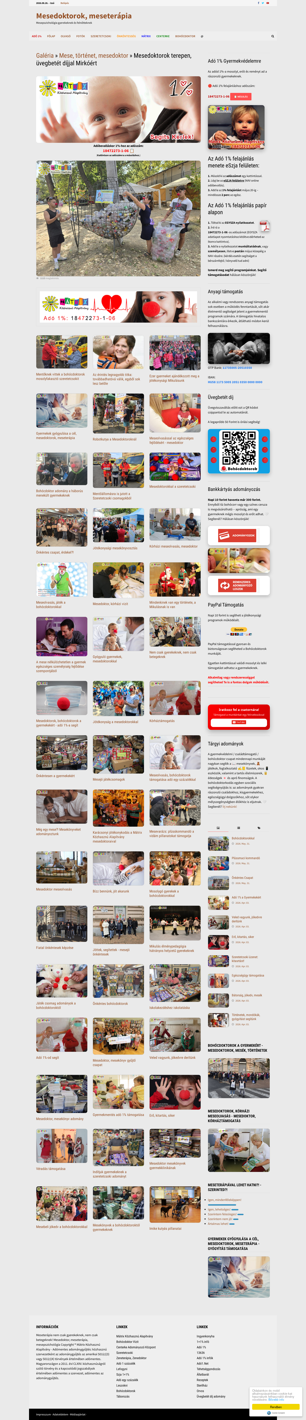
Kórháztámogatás (162, 721)
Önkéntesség (126, 36)
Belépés (65, 3)
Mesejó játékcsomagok (109, 779)
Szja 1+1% (122, 1374)
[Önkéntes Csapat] (218, 878)
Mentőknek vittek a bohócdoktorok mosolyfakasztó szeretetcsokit (60, 376)
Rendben (276, 1407)
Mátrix (146, 36)
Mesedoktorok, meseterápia (84, 16)
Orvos (200, 1391)
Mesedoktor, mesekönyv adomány (59, 1119)
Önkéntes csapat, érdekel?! (55, 552)
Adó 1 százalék (125, 1363)
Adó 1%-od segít (47, 1057)
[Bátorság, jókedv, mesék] (218, 996)
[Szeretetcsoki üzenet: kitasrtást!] (218, 957)
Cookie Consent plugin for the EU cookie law (276, 1413)
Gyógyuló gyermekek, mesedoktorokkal (107, 659)
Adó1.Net (202, 1363)
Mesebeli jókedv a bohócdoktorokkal (61, 1227)
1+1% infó (203, 1342)
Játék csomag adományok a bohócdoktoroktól (56, 1005)
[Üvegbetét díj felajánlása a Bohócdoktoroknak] (239, 451)
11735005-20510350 (237, 368)
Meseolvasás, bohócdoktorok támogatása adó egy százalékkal (172, 777)
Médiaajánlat (77, 1414)
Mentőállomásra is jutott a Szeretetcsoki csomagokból (112, 496)
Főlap (51, 36)
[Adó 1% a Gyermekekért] (218, 898)
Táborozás (122, 1396)
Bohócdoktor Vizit (127, 1342)
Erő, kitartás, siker (162, 1115)
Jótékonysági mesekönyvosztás (115, 548)
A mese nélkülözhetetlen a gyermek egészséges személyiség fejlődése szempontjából (61, 666)
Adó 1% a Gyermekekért (246, 897)
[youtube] (268, 3)
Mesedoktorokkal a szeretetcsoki (172, 486)
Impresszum (43, 1414)
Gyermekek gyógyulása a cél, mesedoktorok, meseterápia (56, 435)
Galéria (45, 55)
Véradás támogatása (51, 1169)
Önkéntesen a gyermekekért (55, 776)
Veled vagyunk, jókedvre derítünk (172, 1057)
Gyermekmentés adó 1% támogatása (118, 1115)
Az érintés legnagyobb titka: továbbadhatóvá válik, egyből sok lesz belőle (116, 379)
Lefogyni (121, 1369)
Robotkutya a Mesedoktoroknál (115, 439)
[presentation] (218, 828)
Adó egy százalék (127, 1380)
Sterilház (202, 1385)
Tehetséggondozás (208, 1369)
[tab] (218, 828)
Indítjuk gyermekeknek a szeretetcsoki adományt (110, 1174)
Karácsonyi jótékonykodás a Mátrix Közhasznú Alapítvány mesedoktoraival (117, 836)
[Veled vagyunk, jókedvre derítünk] (218, 918)
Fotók (80, 36)
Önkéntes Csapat (242, 878)
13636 (201, 1353)
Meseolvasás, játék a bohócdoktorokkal (51, 604)
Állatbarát (203, 1374)
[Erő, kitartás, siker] (218, 937)
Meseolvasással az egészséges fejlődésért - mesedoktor (171, 440)
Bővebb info (276, 1399)
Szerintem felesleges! (222, 1214)
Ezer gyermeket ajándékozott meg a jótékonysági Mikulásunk (174, 378)
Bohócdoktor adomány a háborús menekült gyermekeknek (59, 493)
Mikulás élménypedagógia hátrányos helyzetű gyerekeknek (171, 948)
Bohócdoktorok (125, 1391)
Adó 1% (36, 36)
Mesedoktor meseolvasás (54, 889)
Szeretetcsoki (101, 36)
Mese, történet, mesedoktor (93, 55)
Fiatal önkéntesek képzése (54, 948)
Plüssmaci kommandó (246, 858)
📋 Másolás (241, 96)
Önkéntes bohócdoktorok (110, 1003)
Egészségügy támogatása (248, 975)
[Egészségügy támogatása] (218, 976)
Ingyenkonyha (205, 1336)
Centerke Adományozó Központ (136, 1347)
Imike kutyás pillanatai (165, 1228)
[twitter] (263, 3)
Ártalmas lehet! (218, 1224)
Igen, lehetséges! (219, 1209)
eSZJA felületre (233, 180)
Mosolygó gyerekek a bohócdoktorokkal (164, 893)
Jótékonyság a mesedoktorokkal (115, 722)
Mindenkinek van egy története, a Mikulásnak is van (172, 604)
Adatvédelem (60, 1414)
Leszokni (122, 1385)
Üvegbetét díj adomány (211, 1396)
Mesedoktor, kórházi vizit (110, 604)
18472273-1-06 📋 (118, 150)
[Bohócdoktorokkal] (218, 839)
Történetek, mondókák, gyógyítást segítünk (246, 1017)
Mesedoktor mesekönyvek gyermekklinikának (167, 1165)
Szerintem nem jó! (220, 1219)
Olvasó (66, 36)
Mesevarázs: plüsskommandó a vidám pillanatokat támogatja (171, 833)
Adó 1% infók (205, 1358)
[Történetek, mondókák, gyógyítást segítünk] (218, 1015)
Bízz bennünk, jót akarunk (111, 891)
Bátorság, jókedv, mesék (247, 995)
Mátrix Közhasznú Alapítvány (134, 1336)
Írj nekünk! (230, 807)
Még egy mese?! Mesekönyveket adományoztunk (58, 831)
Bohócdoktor (185, 36)
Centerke (163, 36)
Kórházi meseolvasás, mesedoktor (173, 546)
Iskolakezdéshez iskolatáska (169, 1008)
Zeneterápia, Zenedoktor (131, 1358)
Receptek (202, 1380)
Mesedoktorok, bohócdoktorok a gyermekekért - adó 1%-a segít (58, 723)
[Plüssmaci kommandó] (218, 859)
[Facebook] (259, 3)
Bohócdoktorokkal (243, 838)
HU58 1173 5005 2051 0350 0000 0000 (235, 382)
